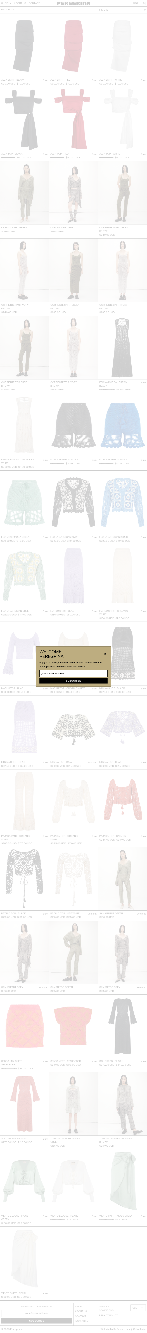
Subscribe (73, 680)
